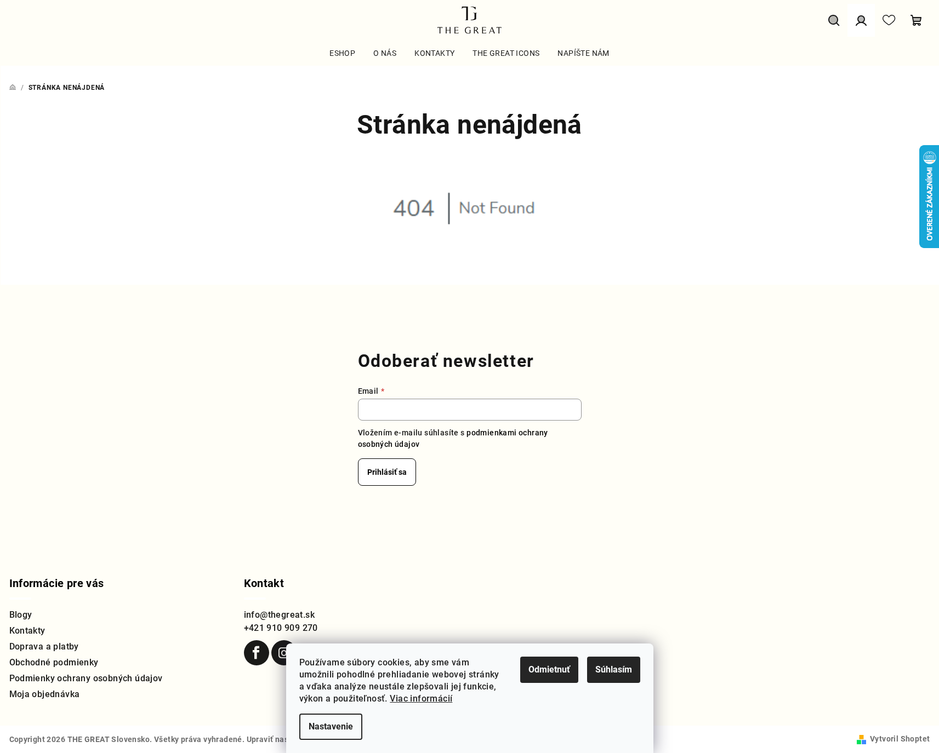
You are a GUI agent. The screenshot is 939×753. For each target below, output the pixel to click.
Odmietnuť (549, 669)
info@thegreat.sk (279, 615)
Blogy (20, 615)
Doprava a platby (44, 646)
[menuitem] (342, 53)
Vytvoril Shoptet (900, 738)
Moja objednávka (44, 694)
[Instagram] (284, 652)
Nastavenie (331, 726)
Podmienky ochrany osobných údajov (86, 678)
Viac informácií (421, 698)
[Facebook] (256, 652)
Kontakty (27, 630)
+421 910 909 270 (281, 628)
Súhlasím (613, 669)
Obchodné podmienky (54, 662)
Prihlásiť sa (387, 472)
